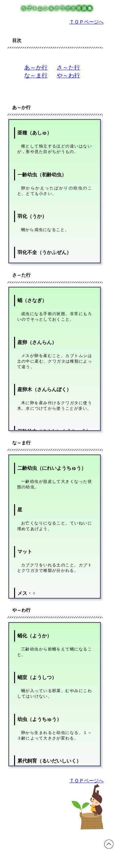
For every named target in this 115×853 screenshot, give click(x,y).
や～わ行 (68, 75)
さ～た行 (68, 67)
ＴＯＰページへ (86, 21)
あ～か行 (36, 67)
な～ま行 (36, 75)
